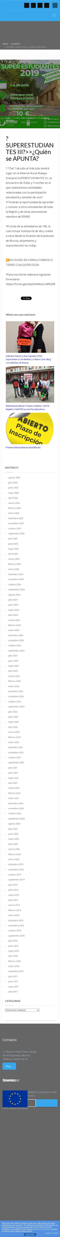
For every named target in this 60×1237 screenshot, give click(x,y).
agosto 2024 (14, 594)
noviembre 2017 (16, 971)
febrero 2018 (14, 961)
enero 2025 (13, 569)
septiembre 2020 (16, 818)
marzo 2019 (14, 905)
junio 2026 (13, 487)
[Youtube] (40, 5)
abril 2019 (13, 900)
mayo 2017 (13, 986)
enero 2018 (13, 966)
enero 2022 (13, 742)
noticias (10, 120)
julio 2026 (13, 482)
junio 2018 (13, 946)
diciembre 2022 (15, 691)
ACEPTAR (30, 1235)
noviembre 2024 (16, 579)
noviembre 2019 (16, 869)
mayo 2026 (13, 492)
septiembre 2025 (16, 533)
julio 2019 (13, 884)
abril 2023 (13, 671)
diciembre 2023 (15, 635)
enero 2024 (13, 630)
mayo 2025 (13, 548)
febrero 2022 (14, 737)
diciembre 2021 (15, 747)
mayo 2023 (13, 665)
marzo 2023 (14, 676)
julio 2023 (13, 655)
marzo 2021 (14, 788)
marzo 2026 (14, 503)
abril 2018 (13, 956)
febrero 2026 (14, 508)
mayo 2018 (13, 951)
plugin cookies (51, 1233)
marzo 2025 (14, 559)
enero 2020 (13, 859)
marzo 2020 (14, 849)
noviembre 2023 (16, 640)
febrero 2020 (14, 854)
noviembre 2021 (16, 752)
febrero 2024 (14, 625)
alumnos (45, 118)
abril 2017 (13, 991)
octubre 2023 (14, 645)
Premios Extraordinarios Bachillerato (23, 447)
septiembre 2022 (16, 706)
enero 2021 (13, 798)
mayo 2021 (13, 778)
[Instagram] (46, 5)
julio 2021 (13, 767)
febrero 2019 (14, 910)
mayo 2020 (13, 839)
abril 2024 (13, 615)
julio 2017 (13, 976)
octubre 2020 (14, 813)
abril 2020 (13, 844)
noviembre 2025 (16, 523)
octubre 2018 (14, 930)
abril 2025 (13, 553)
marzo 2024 (14, 620)
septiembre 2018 (16, 935)
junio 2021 (13, 772)
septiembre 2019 (16, 879)
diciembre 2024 (15, 574)
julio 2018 (13, 940)
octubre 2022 (14, 701)
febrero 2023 (14, 681)
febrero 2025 (14, 564)
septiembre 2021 (16, 762)
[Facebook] (26, 5)
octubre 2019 (14, 874)
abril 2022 (13, 727)
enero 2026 (13, 513)
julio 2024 (13, 599)
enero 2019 (13, 915)
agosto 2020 (14, 823)
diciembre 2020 (15, 803)
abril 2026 (13, 497)
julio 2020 (13, 828)
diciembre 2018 (15, 920)
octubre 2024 (14, 584)
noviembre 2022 (16, 696)
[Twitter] (33, 5)
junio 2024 (13, 604)
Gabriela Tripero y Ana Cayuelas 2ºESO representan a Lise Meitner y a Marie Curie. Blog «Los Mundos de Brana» (28, 359)
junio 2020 (13, 833)
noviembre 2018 (16, 925)
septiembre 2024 (16, 589)
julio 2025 (13, 538)
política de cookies (42, 1229)
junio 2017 (13, 981)
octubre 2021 (14, 757)
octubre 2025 (14, 528)
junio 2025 (13, 543)
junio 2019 (13, 889)
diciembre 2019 (15, 864)
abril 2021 (13, 783)
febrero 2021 (14, 793)
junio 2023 (13, 660)
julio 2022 (13, 711)
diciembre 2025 (15, 518)
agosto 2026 (14, 477)
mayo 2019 (13, 895)
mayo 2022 (13, 721)
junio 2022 (13, 716)
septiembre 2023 (16, 650)
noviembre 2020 (16, 808)
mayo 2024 (13, 610)
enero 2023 (13, 686)
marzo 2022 (14, 732)
